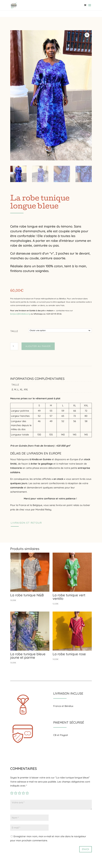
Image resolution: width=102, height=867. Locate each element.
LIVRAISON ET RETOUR (26, 522)
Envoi (85, 849)
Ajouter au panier (38, 346)
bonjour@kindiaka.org (36, 314)
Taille (14, 331)
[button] (87, 35)
